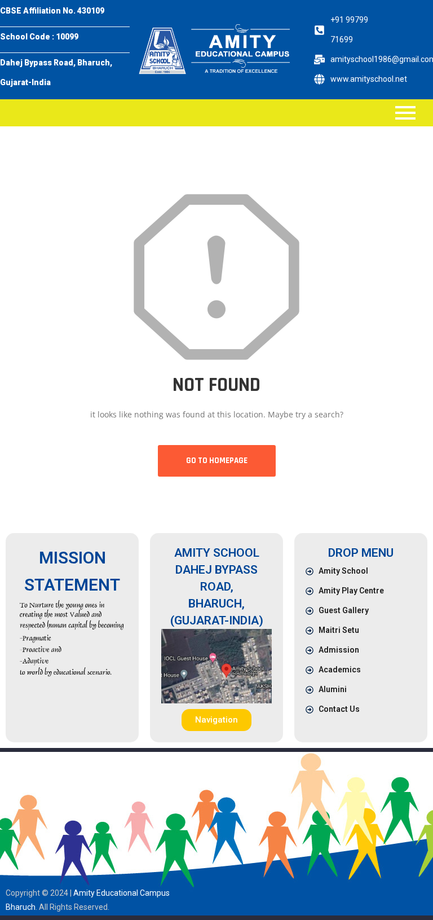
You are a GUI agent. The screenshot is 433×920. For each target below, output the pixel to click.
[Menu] (208, 112)
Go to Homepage (217, 460)
